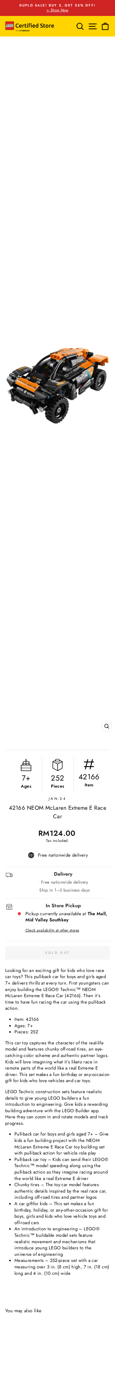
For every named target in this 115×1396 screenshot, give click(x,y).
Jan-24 (57, 798)
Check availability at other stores (52, 930)
